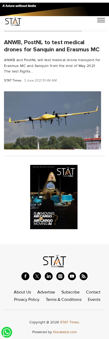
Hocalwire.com (65, 332)
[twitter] (37, 276)
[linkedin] (49, 276)
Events (94, 299)
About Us (22, 292)
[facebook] (25, 276)
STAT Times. (70, 322)
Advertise (46, 292)
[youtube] (72, 276)
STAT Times (12, 81)
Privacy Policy (26, 299)
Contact (93, 292)
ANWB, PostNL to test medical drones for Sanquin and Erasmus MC (51, 46)
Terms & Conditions (63, 299)
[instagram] (60, 276)
